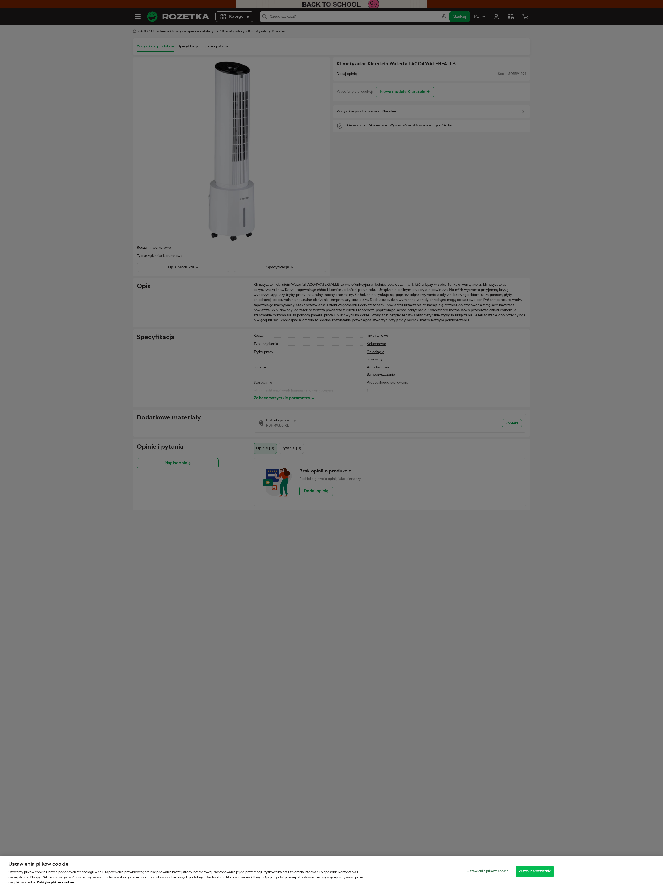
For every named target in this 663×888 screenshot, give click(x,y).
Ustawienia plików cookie (487, 871)
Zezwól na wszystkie (535, 871)
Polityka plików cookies (56, 882)
